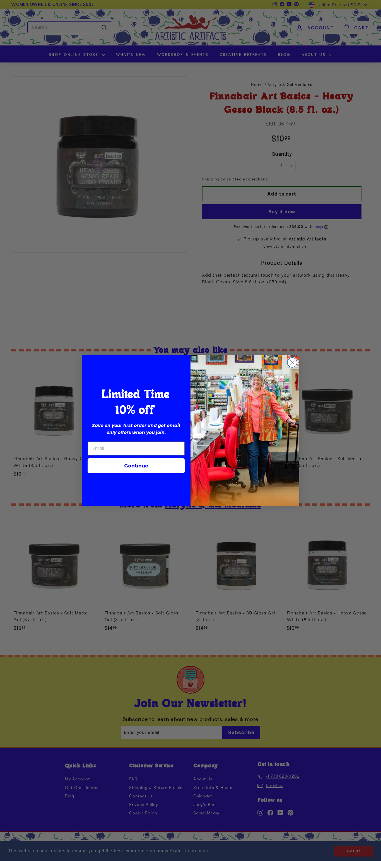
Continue (136, 465)
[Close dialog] (292, 362)
